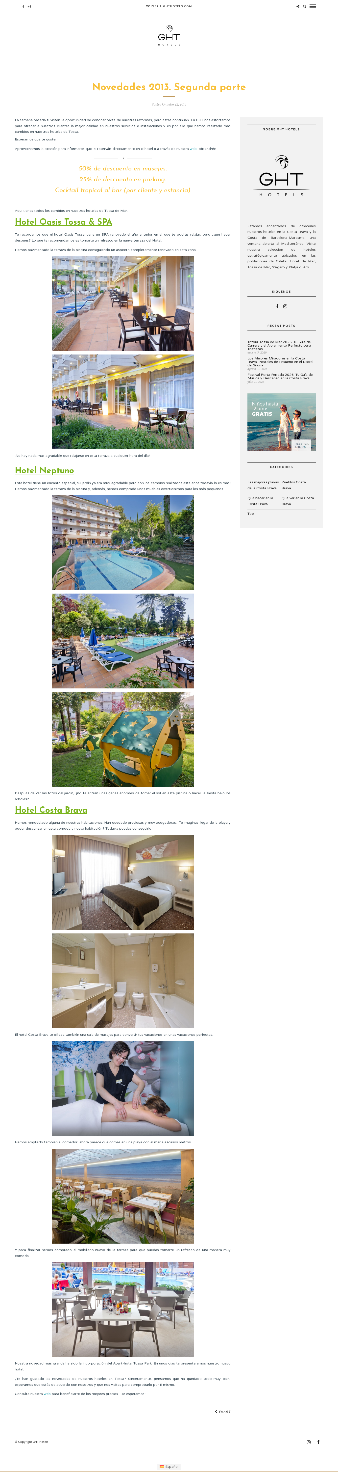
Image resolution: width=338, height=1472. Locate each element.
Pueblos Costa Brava (294, 485)
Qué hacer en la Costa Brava (260, 501)
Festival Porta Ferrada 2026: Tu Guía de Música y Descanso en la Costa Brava (280, 376)
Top (250, 514)
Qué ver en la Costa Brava (298, 501)
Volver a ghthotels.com (169, 6)
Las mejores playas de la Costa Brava (263, 485)
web (193, 149)
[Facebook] (277, 306)
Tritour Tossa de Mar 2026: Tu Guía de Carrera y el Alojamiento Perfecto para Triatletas (279, 345)
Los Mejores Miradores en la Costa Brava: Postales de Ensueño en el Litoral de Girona (280, 361)
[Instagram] (29, 6)
